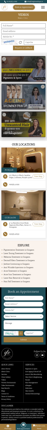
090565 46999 (14, 234)
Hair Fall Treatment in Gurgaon (17, 282)
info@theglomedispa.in (34, 1)
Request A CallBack (23, 48)
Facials (27, 380)
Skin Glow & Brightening (33, 377)
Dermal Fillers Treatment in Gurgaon (19, 260)
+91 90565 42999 (11, 1)
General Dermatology (32, 394)
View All (7, 78)
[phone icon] (39, 426)
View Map (38, 176)
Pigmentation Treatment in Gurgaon (19, 250)
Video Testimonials (7, 385)
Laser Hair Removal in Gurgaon (17, 278)
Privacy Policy (6, 399)
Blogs (3, 391)
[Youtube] (42, 355)
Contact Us (5, 394)
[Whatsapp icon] (8, 426)
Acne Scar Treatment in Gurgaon (17, 274)
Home (20, 18)
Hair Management (31, 383)
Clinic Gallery (5, 377)
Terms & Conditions (8, 396)
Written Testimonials (8, 383)
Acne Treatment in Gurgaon (15, 271)
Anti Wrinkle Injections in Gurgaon (18, 267)
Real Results (5, 388)
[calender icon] (23, 424)
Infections (28, 388)
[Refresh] (20, 333)
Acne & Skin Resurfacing (33, 374)
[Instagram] (37, 355)
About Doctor (5, 369)
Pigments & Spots (31, 369)
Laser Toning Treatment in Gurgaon (18, 253)
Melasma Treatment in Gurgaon (17, 257)
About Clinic (5, 372)
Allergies (28, 385)
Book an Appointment (24, 7)
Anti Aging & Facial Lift (33, 372)
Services (4, 374)
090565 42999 (14, 184)
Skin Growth (29, 391)
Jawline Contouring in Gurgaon (17, 264)
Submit (23, 340)
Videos (3, 380)
